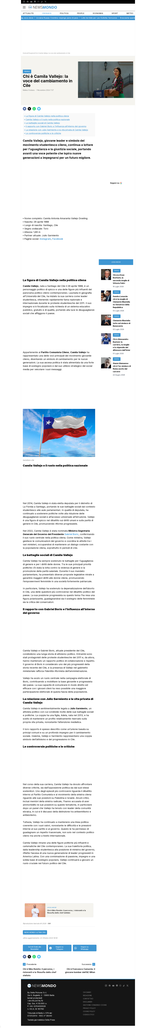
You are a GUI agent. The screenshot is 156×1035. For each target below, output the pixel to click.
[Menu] (25, 7)
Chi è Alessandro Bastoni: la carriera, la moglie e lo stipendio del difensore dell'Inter (121, 344)
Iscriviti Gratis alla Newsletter (34, 948)
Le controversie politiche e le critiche (43, 133)
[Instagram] (24, 2)
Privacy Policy (89, 1008)
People (80, 13)
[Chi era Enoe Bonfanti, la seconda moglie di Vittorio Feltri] (106, 278)
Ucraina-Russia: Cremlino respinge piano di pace (43, 18)
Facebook (57, 239)
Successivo (86, 964)
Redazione (87, 995)
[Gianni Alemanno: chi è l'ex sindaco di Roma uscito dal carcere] (106, 366)
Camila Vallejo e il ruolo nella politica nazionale (48, 119)
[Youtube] (31, 2)
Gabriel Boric (71, 534)
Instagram (45, 239)
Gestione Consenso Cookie (95, 1005)
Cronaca (46, 13)
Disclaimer (87, 1002)
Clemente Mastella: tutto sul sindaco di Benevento (122, 323)
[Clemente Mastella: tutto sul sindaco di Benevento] (106, 323)
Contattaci (88, 999)
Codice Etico (88, 1015)
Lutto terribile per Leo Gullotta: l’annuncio (85, 18)
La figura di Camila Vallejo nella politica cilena (47, 116)
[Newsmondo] (42, 7)
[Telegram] (35, 2)
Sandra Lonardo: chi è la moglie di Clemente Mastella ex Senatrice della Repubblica (121, 301)
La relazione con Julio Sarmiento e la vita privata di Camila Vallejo (57, 130)
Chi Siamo (87, 992)
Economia (98, 13)
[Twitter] (45, 2)
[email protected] (34, 998)
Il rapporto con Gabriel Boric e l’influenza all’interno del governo (56, 126)
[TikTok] (42, 2)
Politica (64, 13)
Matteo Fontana (28, 90)
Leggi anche (116, 262)
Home (25, 53)
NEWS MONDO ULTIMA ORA (35, 932)
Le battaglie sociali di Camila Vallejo (43, 123)
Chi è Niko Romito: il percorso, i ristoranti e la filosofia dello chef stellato (39, 972)
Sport (115, 13)
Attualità (28, 13)
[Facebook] (27, 2)
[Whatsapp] (38, 2)
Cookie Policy (89, 1011)
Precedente (31, 964)
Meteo (130, 13)
